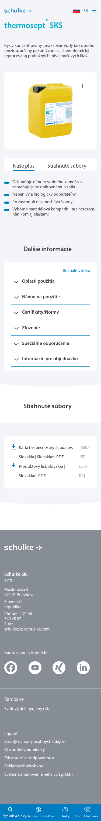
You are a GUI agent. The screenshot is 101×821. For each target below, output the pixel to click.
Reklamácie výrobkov (23, 766)
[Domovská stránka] (18, 10)
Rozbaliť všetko (76, 271)
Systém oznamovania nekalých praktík (39, 774)
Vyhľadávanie (9, 812)
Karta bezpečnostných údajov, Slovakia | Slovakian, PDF (54, 452)
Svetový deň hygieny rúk (26, 709)
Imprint (11, 734)
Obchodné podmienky (24, 750)
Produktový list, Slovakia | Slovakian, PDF (53, 471)
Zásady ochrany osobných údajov (34, 742)
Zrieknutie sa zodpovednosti (29, 758)
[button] (94, 10)
